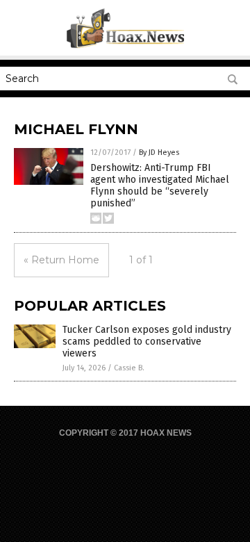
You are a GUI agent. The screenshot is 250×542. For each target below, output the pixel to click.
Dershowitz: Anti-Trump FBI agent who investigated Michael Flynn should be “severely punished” (159, 185)
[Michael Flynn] (125, 46)
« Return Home (61, 260)
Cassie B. (129, 367)
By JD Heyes (159, 152)
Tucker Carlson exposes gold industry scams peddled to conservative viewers (146, 341)
